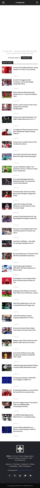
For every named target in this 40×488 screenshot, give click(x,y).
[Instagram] (15, 476)
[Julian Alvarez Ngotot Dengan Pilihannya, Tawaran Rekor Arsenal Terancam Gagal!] (7, 206)
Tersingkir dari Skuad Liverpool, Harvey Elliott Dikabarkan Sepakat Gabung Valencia (25, 131)
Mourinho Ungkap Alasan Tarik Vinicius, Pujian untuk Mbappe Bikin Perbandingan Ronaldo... (25, 404)
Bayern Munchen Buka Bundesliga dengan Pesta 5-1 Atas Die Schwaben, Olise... (25, 94)
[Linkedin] (20, 476)
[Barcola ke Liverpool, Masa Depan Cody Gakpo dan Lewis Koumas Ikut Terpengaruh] (7, 330)
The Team (16, 464)
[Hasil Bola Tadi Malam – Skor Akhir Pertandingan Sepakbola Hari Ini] (7, 243)
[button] (37, 2)
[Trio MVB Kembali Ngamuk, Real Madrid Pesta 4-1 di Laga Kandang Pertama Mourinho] (7, 417)
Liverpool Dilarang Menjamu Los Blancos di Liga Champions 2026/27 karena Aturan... (24, 429)
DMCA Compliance (25, 466)
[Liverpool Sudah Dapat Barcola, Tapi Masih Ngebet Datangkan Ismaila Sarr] (7, 218)
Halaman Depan (26, 57)
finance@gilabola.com (25, 470)
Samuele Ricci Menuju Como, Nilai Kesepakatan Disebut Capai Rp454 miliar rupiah (24, 355)
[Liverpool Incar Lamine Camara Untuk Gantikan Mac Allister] (7, 144)
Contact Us (24, 464)
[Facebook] (9, 476)
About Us (9, 464)
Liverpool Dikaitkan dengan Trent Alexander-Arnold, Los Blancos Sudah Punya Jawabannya (25, 168)
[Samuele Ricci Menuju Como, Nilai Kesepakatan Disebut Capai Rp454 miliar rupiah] (7, 355)
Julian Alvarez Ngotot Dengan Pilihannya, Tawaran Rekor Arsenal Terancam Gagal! (24, 206)
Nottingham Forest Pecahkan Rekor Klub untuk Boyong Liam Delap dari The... (24, 280)
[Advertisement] (20, 28)
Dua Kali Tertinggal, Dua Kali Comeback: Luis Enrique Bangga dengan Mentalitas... (23, 82)
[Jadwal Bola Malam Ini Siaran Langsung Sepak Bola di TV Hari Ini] (7, 318)
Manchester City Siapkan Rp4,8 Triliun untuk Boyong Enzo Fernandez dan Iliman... (25, 231)
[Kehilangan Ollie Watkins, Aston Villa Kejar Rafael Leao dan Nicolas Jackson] (7, 293)
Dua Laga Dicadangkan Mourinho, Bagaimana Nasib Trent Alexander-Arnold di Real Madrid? (24, 181)
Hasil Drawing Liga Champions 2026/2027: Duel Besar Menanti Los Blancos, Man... (24, 268)
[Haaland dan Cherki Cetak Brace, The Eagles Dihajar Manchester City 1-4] (7, 119)
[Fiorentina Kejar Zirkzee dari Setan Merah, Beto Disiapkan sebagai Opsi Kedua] (7, 194)
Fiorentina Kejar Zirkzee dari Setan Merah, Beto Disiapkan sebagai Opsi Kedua (24, 193)
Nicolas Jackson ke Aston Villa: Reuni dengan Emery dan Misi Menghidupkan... (25, 106)
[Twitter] (25, 476)
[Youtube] (30, 476)
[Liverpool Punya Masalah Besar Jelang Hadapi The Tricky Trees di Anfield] (7, 70)
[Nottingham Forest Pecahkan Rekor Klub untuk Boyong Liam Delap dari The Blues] (7, 281)
